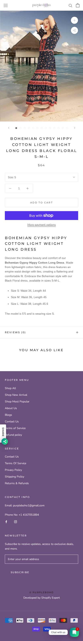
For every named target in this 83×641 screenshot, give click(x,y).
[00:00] (41, 66)
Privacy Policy (13, 470)
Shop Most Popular (17, 401)
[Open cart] (77, 5)
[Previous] (8, 128)
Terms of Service (15, 428)
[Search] (70, 5)
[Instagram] (15, 521)
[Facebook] (6, 521)
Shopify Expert (50, 598)
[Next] (74, 128)
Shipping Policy (14, 477)
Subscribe (20, 572)
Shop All (10, 388)
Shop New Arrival (16, 395)
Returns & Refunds (17, 483)
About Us (11, 408)
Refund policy (13, 435)
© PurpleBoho (41, 592)
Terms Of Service (15, 463)
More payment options (41, 225)
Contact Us (12, 421)
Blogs (8, 415)
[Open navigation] (6, 5)
